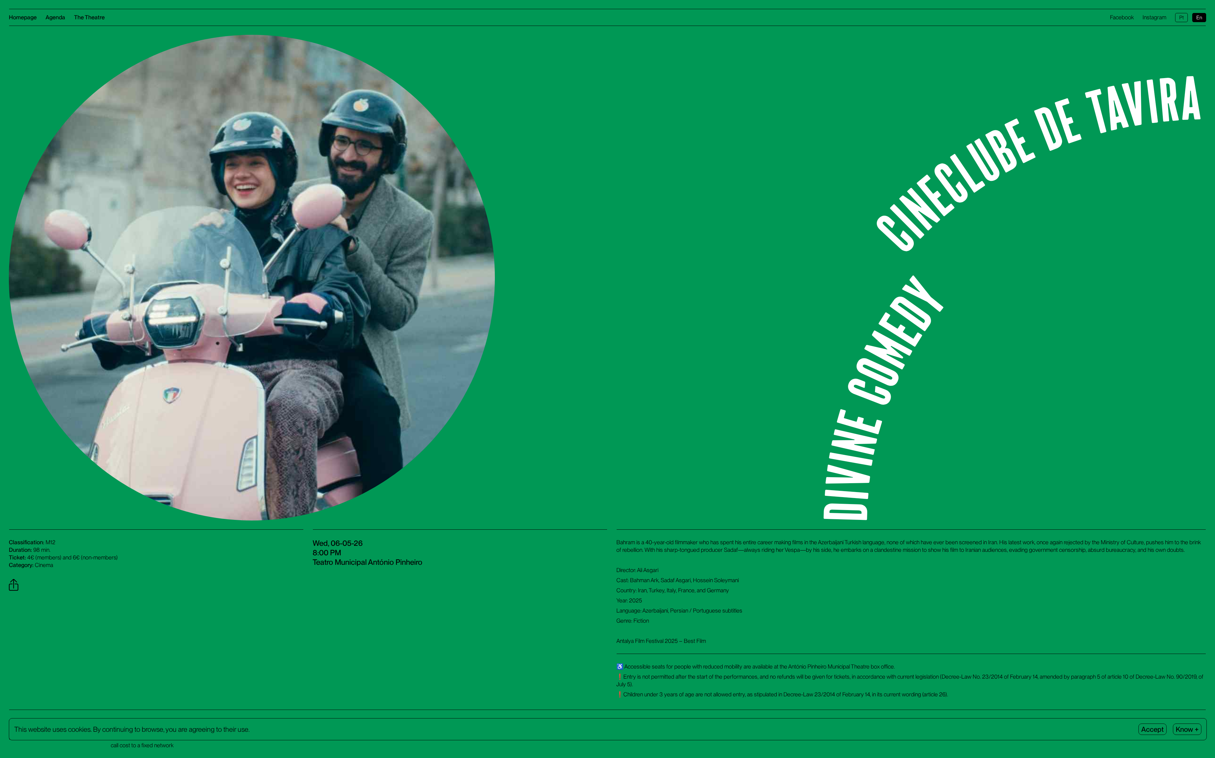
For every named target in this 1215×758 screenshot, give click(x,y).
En (1199, 18)
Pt (1181, 18)
